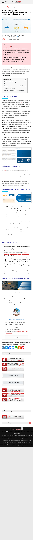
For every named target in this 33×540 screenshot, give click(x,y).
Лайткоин (26, 254)
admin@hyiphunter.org (18, 445)
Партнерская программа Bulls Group (14, 90)
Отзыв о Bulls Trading (10, 82)
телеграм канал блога (22, 331)
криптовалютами (25, 172)
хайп (21, 102)
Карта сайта (3, 431)
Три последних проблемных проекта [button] (16, 411)
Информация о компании (11, 84)
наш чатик (9, 333)
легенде (4, 170)
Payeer (10, 254)
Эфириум (20, 254)
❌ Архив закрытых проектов (11, 39)
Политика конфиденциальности (15, 431)
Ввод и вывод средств (10, 88)
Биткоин (14, 254)
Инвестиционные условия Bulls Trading (15, 86)
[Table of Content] (25, 80)
